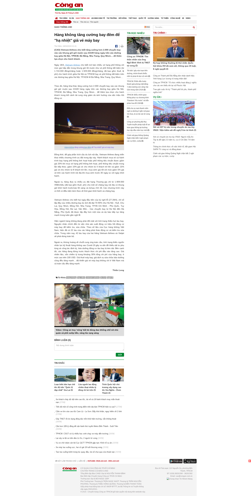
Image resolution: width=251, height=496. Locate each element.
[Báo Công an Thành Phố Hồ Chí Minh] (56, 17)
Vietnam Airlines (72, 65)
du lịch (103, 277)
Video (188, 18)
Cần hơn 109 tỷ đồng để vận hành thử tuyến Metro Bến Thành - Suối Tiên (87, 426)
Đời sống (123, 18)
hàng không (71, 277)
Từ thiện (164, 18)
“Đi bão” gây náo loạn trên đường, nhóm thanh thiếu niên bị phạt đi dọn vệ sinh (137, 73)
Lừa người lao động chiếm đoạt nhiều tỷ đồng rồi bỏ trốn (87, 387)
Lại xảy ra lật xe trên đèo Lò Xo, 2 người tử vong (76, 438)
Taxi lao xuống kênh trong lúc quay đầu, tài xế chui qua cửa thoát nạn (85, 452)
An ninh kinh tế (98, 18)
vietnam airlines (92, 277)
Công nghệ (175, 18)
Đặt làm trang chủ (66, 461)
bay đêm (87, 147)
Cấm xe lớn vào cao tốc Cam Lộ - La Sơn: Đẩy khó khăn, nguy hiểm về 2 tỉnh (89, 411)
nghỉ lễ (110, 277)
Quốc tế (142, 18)
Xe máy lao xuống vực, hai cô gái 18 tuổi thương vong (79, 447)
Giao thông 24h (83, 18)
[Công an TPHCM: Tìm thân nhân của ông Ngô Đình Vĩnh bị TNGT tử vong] (138, 45)
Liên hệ (82, 461)
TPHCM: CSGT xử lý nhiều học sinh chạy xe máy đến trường (82, 434)
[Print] (122, 46)
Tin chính (63, 18)
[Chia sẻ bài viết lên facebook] (116, 46)
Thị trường (112, 18)
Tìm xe (75, 22)
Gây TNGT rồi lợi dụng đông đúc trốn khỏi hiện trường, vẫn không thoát (86, 419)
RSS (148, 27)
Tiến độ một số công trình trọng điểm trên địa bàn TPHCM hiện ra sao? (85, 407)
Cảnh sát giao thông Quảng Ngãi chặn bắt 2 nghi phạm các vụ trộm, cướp (138, 138)
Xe (183, 18)
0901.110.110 (113, 461)
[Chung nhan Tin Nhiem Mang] (179, 479)
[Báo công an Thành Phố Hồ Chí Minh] (68, 6)
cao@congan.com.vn (184, 476)
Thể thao (133, 18)
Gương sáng (153, 18)
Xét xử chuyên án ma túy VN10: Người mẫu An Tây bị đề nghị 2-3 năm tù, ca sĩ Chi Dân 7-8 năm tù (174, 140)
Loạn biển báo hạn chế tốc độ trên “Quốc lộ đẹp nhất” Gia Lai (64, 387)
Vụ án (71, 18)
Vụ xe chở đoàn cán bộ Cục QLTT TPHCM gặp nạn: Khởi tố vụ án (84, 443)
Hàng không (69, 147)
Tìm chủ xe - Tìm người (89, 22)
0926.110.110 (101, 461)
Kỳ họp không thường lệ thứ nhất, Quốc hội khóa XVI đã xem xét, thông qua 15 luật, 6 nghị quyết (174, 66)
